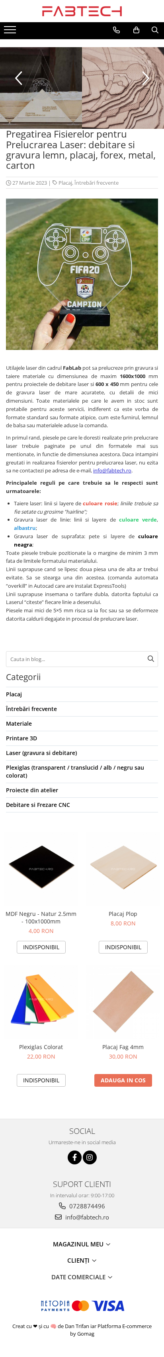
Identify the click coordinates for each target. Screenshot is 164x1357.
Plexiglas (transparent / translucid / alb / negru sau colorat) (75, 771)
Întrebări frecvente (96, 182)
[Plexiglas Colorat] (41, 1002)
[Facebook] (75, 1157)
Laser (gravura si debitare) (41, 753)
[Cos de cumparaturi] (136, 30)
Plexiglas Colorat (41, 1047)
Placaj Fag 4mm (123, 1047)
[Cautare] (151, 659)
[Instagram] (90, 1157)
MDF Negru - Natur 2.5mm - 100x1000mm (41, 917)
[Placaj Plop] (123, 869)
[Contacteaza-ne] (116, 30)
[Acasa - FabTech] (82, 11)
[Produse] (11, 32)
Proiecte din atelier (32, 790)
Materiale (19, 723)
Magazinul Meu (79, 1244)
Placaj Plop (123, 913)
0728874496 (86, 1206)
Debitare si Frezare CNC (38, 804)
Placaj (65, 182)
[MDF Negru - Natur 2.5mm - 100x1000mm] (41, 869)
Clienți (79, 1260)
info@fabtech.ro (112, 470)
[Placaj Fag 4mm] (123, 1002)
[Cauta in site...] (155, 30)
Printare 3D (21, 738)
